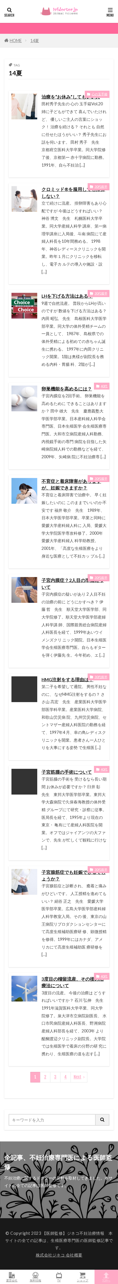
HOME (16, 40)
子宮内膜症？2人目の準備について (73, 583)
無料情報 (35, 1280)
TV (59, 1280)
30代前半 (101, 186)
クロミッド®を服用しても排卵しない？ (73, 192)
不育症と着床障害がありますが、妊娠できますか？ (71, 484)
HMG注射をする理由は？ (67, 679)
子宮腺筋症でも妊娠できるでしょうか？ (74, 875)
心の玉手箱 (99, 94)
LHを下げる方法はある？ (67, 296)
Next (77, 1077)
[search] (102, 1120)
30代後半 (101, 293)
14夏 (34, 40)
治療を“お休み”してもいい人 (71, 96)
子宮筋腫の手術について (67, 772)
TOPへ (106, 1280)
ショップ (82, 1280)
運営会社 (11, 1280)
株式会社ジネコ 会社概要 (59, 1255)
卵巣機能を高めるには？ (67, 388)
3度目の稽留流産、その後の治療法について (73, 982)
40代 (104, 386)
